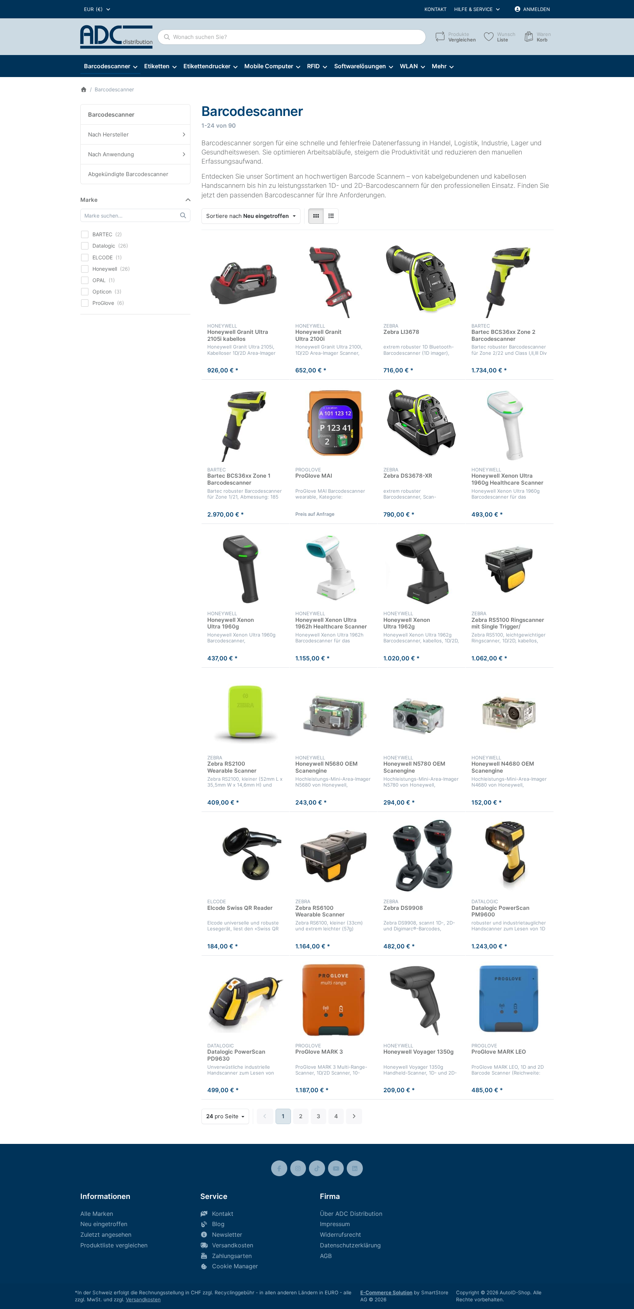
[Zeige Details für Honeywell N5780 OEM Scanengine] (421, 712)
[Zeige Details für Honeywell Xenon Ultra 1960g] (245, 568)
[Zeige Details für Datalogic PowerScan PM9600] (509, 856)
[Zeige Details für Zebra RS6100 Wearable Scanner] (333, 856)
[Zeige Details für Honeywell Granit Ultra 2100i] (333, 280)
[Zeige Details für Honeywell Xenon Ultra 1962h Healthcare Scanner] (333, 568)
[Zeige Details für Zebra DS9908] (421, 856)
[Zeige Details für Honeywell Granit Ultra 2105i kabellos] (245, 280)
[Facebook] (279, 1168)
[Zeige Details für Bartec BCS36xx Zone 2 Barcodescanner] (509, 280)
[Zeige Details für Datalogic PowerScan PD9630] (245, 1000)
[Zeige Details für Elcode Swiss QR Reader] (245, 856)
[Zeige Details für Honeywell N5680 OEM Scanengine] (333, 712)
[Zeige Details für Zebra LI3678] (421, 280)
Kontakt (436, 9)
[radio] (316, 216)
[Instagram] (298, 1168)
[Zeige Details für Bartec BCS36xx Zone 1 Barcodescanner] (245, 424)
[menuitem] (110, 66)
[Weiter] (354, 1116)
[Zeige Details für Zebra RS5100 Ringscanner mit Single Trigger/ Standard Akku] (509, 568)
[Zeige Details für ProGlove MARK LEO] (509, 1000)
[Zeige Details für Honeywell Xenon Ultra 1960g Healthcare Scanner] (509, 424)
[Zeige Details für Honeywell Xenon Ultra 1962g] (421, 568)
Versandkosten (143, 1299)
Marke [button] (89, 199)
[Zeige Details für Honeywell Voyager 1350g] (421, 1000)
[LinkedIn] (355, 1168)
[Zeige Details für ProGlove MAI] (333, 424)
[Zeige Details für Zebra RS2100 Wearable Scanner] (245, 712)
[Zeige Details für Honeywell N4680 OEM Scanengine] (509, 712)
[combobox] (97, 9)
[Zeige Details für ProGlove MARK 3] (333, 1000)
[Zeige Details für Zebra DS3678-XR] (421, 424)
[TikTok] (317, 1168)
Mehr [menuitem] (439, 66)
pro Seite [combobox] (227, 1116)
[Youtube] (336, 1168)
